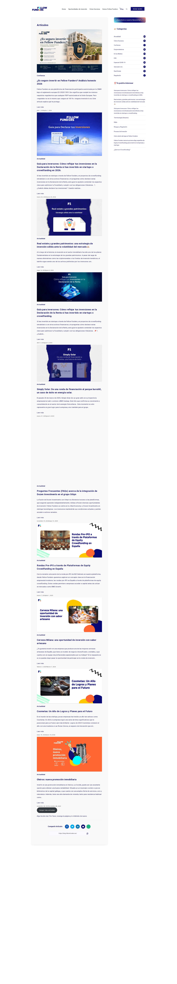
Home (64, 9)
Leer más (40, 107)
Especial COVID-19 (119, 62)
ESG (115, 58)
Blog (121, 9)
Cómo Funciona (119, 41)
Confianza (41, 75)
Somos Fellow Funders (110, 9)
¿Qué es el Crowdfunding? (122, 149)
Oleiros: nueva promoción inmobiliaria (56, 779)
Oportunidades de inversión (77, 9)
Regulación (117, 75)
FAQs (115, 122)
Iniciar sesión (137, 9)
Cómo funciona (95, 9)
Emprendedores (119, 49)
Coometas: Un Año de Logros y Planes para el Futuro (64, 711)
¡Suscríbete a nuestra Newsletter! (129, 20)
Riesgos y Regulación (120, 127)
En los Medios (118, 54)
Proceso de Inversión (120, 131)
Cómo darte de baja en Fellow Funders (126, 136)
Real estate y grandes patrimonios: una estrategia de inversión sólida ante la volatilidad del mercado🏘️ (129, 102)
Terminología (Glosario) (121, 117)
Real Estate (117, 71)
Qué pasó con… (118, 67)
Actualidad (41, 159)
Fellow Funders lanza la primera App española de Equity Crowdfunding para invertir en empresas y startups (129, 143)
